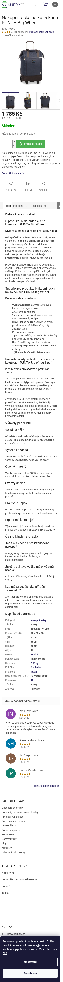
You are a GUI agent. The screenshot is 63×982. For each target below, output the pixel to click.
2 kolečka (36, 667)
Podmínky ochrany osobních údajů (20, 812)
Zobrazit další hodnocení (46, 785)
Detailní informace (11, 173)
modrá (34, 654)
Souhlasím (30, 973)
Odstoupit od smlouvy (14, 852)
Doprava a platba (11, 830)
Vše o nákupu (9, 825)
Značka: (14, 35)
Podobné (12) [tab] (20, 205)
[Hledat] (36, 4)
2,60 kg (34, 663)
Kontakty (7, 847)
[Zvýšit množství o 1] (14, 142)
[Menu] (55, 4)
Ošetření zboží (9, 838)
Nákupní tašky (38, 620)
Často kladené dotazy (13, 821)
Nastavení (30, 962)
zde (5, 953)
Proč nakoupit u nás (12, 816)
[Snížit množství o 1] (14, 146)
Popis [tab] (8, 205)
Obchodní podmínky (12, 807)
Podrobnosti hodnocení (41, 32)
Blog (4, 843)
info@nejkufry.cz (16, 933)
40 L (33, 680)
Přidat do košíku (33, 143)
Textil (34, 671)
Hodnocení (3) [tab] (38, 205)
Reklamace (8, 834)
